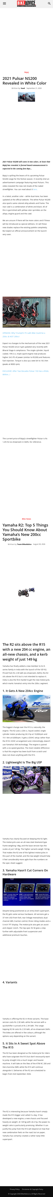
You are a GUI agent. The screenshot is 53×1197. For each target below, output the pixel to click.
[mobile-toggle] (4, 3)
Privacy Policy (15, 1189)
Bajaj (26, 72)
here (35, 189)
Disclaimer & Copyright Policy (32, 1189)
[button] (49, 3)
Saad (23, 88)
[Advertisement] (26, 35)
